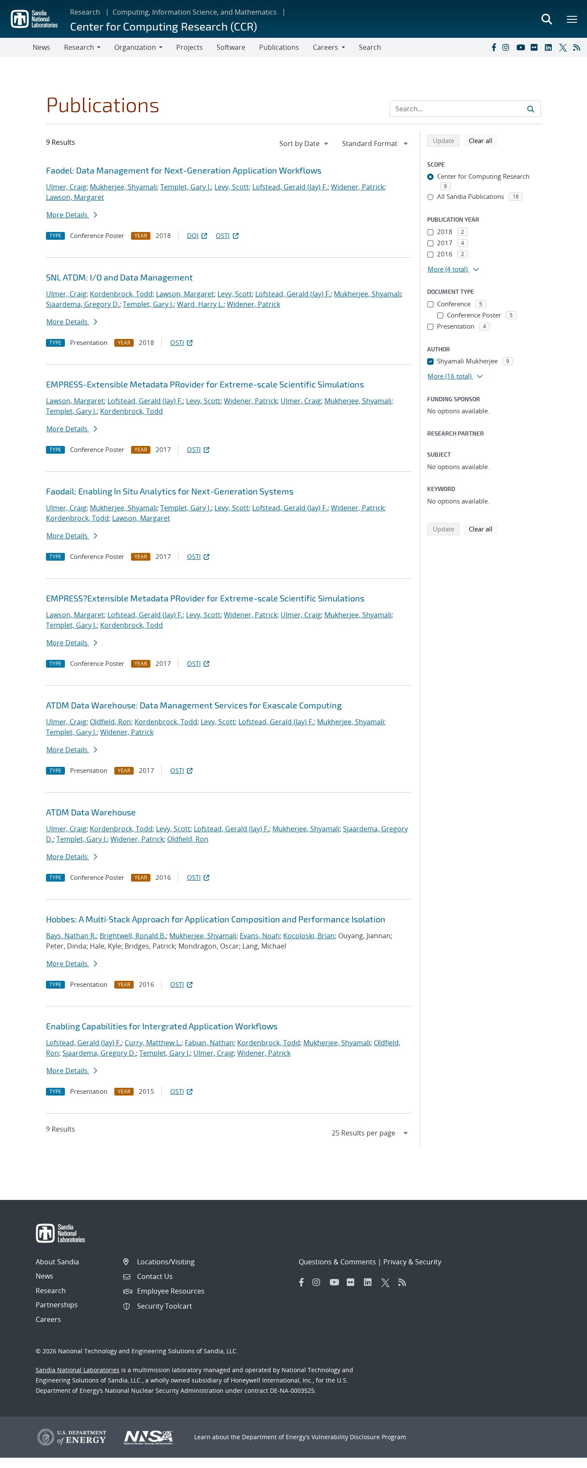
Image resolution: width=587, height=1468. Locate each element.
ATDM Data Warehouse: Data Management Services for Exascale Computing (194, 705)
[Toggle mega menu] (572, 18)
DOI (193, 235)
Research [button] (79, 47)
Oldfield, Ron (110, 721)
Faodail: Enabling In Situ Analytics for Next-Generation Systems (170, 491)
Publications (279, 47)
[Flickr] (536, 47)
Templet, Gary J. (185, 187)
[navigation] (304, 143)
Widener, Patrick (357, 187)
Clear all (483, 140)
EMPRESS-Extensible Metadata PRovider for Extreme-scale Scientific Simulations (205, 384)
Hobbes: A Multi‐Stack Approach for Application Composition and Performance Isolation (215, 919)
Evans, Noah (260, 935)
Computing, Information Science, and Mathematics (195, 12)
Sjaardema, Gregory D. (82, 304)
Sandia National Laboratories (77, 1370)
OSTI (222, 235)
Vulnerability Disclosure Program (359, 1437)
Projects (189, 47)
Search (370, 47)
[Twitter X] (564, 47)
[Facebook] (493, 47)
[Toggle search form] (546, 18)
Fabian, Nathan (209, 1042)
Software (231, 47)
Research (85, 12)
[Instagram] (507, 47)
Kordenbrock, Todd (121, 294)
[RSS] (578, 47)
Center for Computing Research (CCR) (163, 26)
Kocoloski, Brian (309, 935)
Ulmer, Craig (66, 187)
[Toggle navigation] (16, 47)
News (41, 47)
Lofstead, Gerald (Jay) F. (289, 187)
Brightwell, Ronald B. (133, 935)
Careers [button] (325, 47)
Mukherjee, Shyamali (123, 187)
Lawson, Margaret (75, 197)
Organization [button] (135, 47)
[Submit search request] (530, 109)
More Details (67, 215)
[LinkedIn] (550, 47)
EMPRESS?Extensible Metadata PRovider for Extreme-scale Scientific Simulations (205, 598)
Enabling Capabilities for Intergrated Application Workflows (162, 1026)
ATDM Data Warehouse (91, 812)
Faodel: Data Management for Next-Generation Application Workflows (183, 170)
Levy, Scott (231, 187)
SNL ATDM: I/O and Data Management (119, 277)
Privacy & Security (412, 1262)
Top (561, 1458)
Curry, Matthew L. (153, 1042)
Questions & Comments (337, 1262)
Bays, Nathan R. (71, 935)
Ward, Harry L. (200, 304)
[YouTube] (522, 47)
